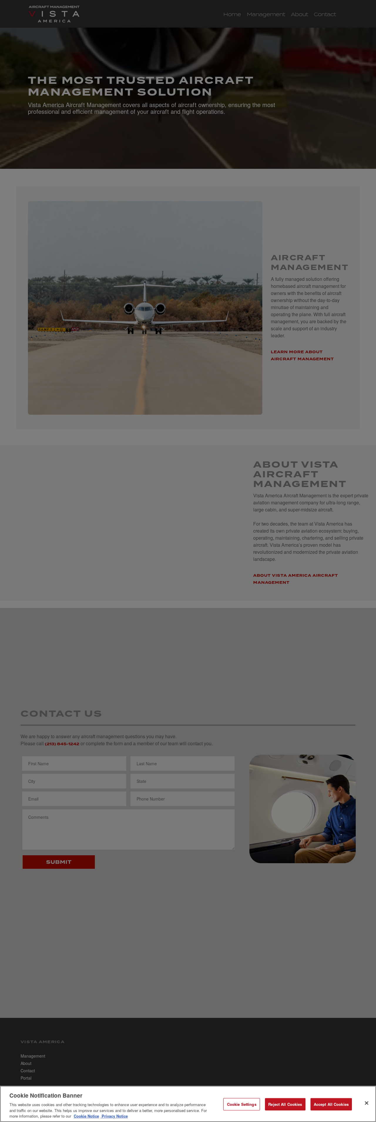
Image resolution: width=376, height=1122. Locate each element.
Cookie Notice (86, 1116)
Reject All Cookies (285, 1104)
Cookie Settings (241, 1104)
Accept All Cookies (331, 1104)
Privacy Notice (114, 1116)
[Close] (366, 1103)
